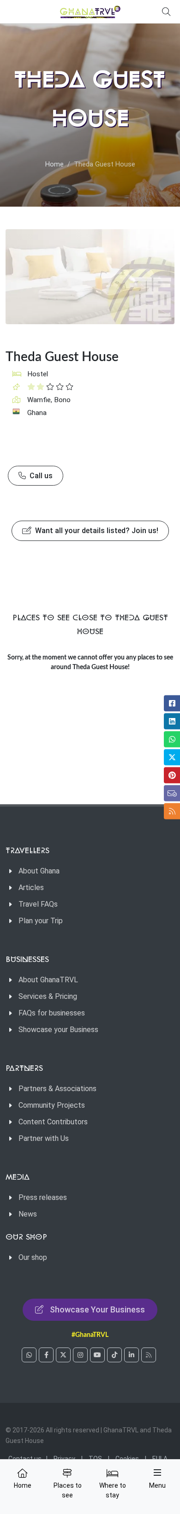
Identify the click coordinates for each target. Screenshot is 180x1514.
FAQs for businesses (51, 1013)
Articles (31, 887)
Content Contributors (53, 1121)
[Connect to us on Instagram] (80, 1355)
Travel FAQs (38, 904)
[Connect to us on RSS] (148, 1355)
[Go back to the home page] (90, 11)
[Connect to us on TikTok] (114, 1355)
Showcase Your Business (97, 1309)
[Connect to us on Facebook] (46, 1355)
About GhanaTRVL (48, 979)
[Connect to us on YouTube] (97, 1355)
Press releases (42, 1197)
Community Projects (51, 1105)
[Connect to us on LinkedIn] (131, 1355)
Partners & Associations (57, 1088)
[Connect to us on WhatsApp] (29, 1355)
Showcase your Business (58, 1029)
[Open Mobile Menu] (157, 1472)
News (27, 1214)
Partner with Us (43, 1138)
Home (54, 164)
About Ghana (39, 871)
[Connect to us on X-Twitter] (63, 1355)
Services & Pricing (47, 996)
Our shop (32, 1257)
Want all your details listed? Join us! (95, 530)
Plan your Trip (40, 920)
